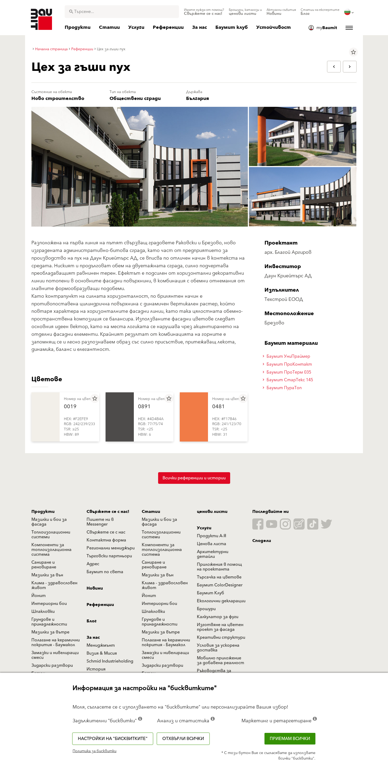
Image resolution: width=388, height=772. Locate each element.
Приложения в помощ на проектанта (219, 567)
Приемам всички (290, 738)
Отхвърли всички (183, 738)
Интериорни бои (49, 603)
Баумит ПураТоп (284, 388)
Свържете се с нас (106, 532)
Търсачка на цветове (219, 577)
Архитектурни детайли (212, 554)
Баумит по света (105, 572)
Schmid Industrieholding (110, 661)
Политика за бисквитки (94, 751)
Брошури (206, 609)
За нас (93, 637)
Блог (92, 621)
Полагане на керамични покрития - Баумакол (55, 642)
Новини (95, 588)
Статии (151, 511)
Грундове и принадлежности (49, 622)
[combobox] (122, 11)
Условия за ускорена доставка (218, 648)
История (96, 669)
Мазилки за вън (47, 575)
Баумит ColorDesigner (220, 585)
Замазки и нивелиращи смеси (55, 655)
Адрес (93, 564)
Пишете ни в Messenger (100, 522)
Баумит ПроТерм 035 (288, 372)
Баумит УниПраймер (288, 356)
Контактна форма (106, 540)
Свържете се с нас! (108, 511)
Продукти (43, 511)
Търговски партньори (109, 556)
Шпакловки (43, 611)
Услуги (204, 528)
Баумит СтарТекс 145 (289, 380)
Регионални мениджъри (111, 548)
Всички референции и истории (194, 478)
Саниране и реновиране (43, 565)
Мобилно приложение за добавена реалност (220, 660)
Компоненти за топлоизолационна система (51, 549)
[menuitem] (204, 12)
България (197, 98)
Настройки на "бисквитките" (113, 738)
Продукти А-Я (211, 536)
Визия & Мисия (102, 653)
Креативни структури (221, 637)
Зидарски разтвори (52, 665)
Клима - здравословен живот (54, 585)
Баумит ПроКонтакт (289, 364)
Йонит (38, 595)
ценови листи (212, 511)
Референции (100, 604)
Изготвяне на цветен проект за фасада (220, 627)
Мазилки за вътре (50, 632)
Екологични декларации (221, 601)
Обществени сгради (135, 98)
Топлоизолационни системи (50, 535)
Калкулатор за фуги (217, 617)
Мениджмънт (101, 645)
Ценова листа (211, 544)
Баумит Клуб (210, 593)
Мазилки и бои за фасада (49, 522)
